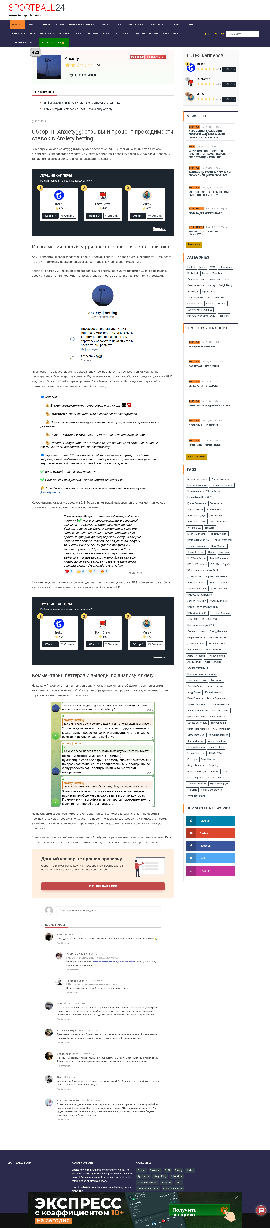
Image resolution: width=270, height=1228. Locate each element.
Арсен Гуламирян (224, 540)
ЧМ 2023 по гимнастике (200, 595)
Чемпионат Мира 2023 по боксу (204, 491)
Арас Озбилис (217, 716)
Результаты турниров (222, 485)
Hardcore (209, 527)
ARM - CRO (193, 619)
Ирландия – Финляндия (205, 445)
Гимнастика (216, 503)
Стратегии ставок (197, 279)
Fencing (209, 303)
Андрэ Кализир (213, 662)
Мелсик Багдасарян (198, 479)
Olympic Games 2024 (148, 1188)
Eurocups (192, 759)
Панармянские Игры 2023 (201, 625)
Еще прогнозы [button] (196, 456)
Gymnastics (219, 297)
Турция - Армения (220, 613)
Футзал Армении (219, 601)
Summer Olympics (197, 783)
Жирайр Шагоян (196, 741)
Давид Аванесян (196, 643)
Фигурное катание (218, 735)
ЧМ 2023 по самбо (218, 582)
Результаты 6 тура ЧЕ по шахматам (205, 233)
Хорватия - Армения (216, 576)
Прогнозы (224, 552)
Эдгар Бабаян (195, 686)
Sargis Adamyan (216, 777)
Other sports (196, 209)
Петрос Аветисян (196, 637)
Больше (159, 229)
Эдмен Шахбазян (196, 704)
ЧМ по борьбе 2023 (197, 613)
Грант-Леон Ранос (197, 716)
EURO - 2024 (215, 753)
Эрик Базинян (195, 649)
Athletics (222, 303)
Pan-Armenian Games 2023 (201, 316)
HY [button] (222, 33)
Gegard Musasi (208, 759)
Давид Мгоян (195, 576)
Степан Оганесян (196, 735)
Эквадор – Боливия (202, 346)
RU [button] (215, 33)
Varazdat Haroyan (196, 796)
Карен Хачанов (213, 692)
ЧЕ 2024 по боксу (196, 558)
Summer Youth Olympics (200, 309)
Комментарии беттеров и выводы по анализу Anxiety (78, 109)
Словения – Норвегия (203, 425)
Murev (146, 204)
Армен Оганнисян (222, 729)
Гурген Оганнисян (197, 503)
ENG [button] (207, 33)
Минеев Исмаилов (218, 558)
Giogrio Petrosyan (196, 765)
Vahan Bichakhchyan (211, 790)
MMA (191, 147)
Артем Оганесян (196, 552)
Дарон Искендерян (219, 704)
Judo (224, 771)
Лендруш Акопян (218, 534)
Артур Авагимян (218, 588)
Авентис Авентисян (198, 710)
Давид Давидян (218, 631)
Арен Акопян (194, 662)
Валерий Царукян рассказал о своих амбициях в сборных (210, 174)
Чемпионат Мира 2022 (199, 540)
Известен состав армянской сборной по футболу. (209, 194)
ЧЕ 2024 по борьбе (220, 564)
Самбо (211, 552)
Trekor (59, 204)
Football (194, 127)
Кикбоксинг (216, 680)
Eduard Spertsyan (196, 753)
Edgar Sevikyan (216, 747)
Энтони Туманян (220, 710)
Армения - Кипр (215, 509)
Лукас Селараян (217, 655)
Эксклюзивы (216, 515)
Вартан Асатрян (217, 637)
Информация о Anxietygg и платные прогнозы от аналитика (82, 102)
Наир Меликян (218, 546)
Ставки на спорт (196, 285)
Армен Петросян (196, 655)
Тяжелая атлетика (197, 680)
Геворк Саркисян (216, 698)
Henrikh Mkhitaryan (197, 771)
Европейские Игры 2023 (200, 497)
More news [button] (194, 244)
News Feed (215, 279)
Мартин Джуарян (196, 534)
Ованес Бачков (217, 643)
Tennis (205, 273)
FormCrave (103, 204)
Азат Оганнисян (218, 521)
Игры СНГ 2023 (210, 619)
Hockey (211, 285)
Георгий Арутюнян (197, 485)
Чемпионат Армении (198, 729)
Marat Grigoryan (195, 777)
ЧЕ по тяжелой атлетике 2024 (203, 570)
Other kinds (176, 1176)
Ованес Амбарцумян (198, 668)
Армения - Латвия (197, 521)
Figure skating (209, 291)
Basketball (193, 273)
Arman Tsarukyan (217, 741)
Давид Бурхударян (197, 546)
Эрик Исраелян (195, 509)
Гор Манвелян (218, 723)
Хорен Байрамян (214, 649)
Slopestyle (193, 291)
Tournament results (147, 1182)
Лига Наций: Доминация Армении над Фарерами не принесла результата (207, 134)
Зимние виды (194, 527)
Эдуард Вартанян (197, 588)
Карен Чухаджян (214, 686)
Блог (227, 279)
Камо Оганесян (195, 698)
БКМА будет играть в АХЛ (205, 213)
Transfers (224, 316)
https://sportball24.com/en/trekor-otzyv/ (114, 961)
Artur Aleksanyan (196, 747)
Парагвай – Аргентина (204, 366)
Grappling (213, 765)
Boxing (202, 267)
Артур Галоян (194, 692)
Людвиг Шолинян (197, 631)
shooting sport (195, 303)
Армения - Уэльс (196, 582)
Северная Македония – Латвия (210, 405)
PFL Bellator (201, 564)
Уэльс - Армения (221, 479)
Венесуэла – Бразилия (204, 385)
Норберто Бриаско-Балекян (202, 674)
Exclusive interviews (173, 1188)
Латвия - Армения (197, 601)
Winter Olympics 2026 (198, 297)
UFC (189, 564)
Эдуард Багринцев (197, 723)
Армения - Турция (197, 515)
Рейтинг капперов (103, 886)
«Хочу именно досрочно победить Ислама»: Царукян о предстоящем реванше (210, 154)
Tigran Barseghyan (219, 783)
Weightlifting (225, 285)
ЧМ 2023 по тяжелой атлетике (203, 607)
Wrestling (217, 273)
